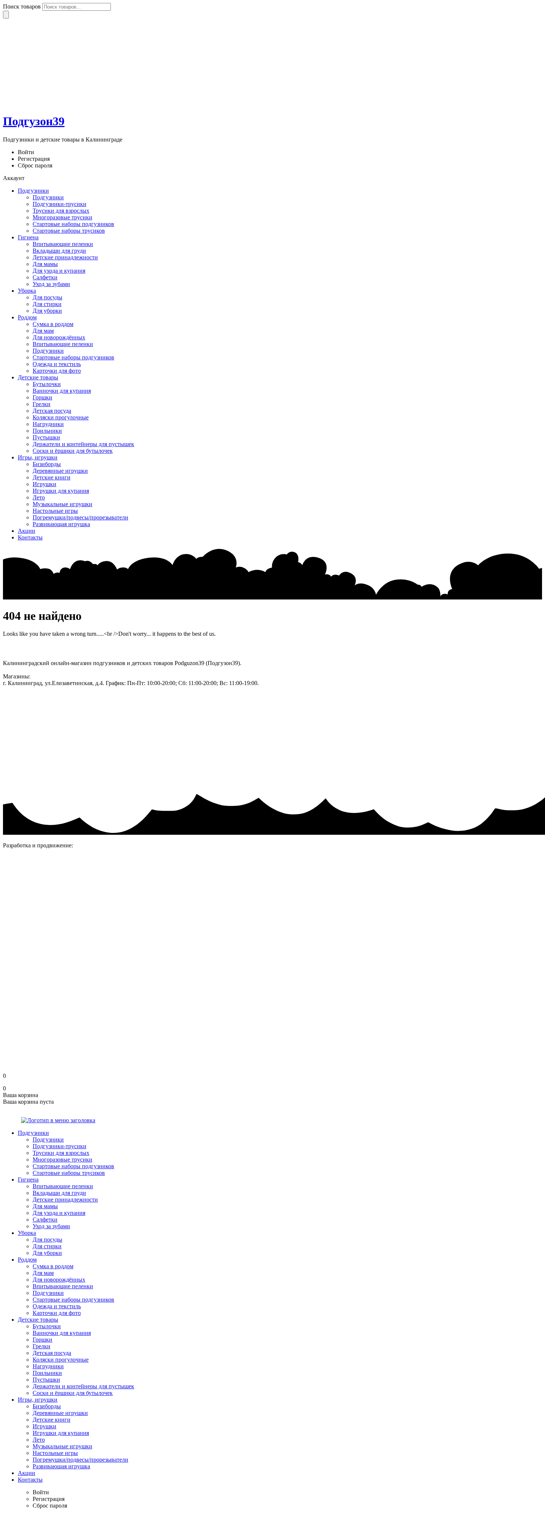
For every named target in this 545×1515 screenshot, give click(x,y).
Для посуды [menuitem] (47, 1239)
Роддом (27, 317)
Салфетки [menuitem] (45, 1219)
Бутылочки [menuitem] (47, 1326)
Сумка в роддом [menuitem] (53, 1266)
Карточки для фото (57, 371)
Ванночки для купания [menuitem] (62, 1333)
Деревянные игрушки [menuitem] (60, 1413)
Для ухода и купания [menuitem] (59, 1213)
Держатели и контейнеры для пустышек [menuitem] (83, 1386)
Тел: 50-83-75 (277, 683)
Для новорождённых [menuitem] (59, 1279)
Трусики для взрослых (61, 210)
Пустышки (46, 437)
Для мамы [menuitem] (45, 1206)
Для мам (43, 331)
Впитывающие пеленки (63, 244)
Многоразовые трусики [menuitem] (62, 1159)
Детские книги (51, 477)
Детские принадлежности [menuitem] (65, 1199)
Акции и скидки (24, 712)
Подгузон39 (34, 121)
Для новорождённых (59, 337)
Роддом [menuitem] (27, 1259)
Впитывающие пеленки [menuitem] (63, 1186)
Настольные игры (55, 511)
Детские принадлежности (65, 257)
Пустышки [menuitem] (46, 1379)
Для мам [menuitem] (43, 1273)
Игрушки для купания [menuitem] (61, 1433)
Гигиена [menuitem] (28, 1179)
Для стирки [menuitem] (47, 1246)
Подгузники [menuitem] (33, 1133)
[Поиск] (6, 15)
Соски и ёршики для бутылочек (73, 451)
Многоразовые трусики (62, 217)
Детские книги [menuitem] (51, 1419)
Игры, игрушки (37, 457)
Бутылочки (47, 384)
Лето (39, 497)
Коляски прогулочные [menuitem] (61, 1359)
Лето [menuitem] (39, 1439)
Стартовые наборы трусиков (69, 230)
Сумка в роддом (53, 324)
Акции (26, 531)
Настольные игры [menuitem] (55, 1453)
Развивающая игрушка (61, 524)
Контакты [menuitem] (30, 1479)
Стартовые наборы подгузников (73, 224)
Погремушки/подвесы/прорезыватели (80, 517)
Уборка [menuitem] (27, 1233)
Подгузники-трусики (59, 204)
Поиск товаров (22, 6)
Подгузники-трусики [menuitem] (59, 1146)
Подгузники (33, 190)
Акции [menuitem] (26, 1473)
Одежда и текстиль (57, 364)
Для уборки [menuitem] (47, 1253)
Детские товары (38, 377)
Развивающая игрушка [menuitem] (61, 1466)
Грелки (41, 404)
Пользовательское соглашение (41, 737)
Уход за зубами (51, 284)
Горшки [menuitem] (42, 1339)
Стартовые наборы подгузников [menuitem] (73, 1166)
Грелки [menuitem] (41, 1346)
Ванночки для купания (62, 391)
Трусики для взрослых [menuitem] (61, 1153)
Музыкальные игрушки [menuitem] (62, 1446)
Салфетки (45, 277)
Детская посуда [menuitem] (52, 1353)
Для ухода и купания (59, 271)
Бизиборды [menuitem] (47, 1406)
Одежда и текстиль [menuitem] (57, 1306)
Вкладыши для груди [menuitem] (59, 1193)
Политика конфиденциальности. (44, 762)
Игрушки (44, 484)
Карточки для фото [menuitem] (57, 1313)
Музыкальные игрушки (62, 504)
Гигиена (28, 237)
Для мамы (45, 264)
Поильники (47, 431)
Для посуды (47, 297)
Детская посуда (52, 411)
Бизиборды (47, 464)
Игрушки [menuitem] (44, 1426)
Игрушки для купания (61, 491)
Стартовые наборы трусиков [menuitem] (69, 1173)
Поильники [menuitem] (47, 1373)
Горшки (42, 397)
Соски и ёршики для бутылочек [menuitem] (73, 1393)
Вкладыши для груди (59, 250)
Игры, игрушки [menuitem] (37, 1399)
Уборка (27, 291)
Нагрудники (48, 424)
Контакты (30, 537)
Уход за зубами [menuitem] (51, 1226)
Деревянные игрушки (60, 471)
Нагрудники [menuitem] (48, 1366)
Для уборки (47, 311)
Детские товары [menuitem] (38, 1319)
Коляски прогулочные (61, 417)
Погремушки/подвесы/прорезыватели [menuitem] (80, 1459)
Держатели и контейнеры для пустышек (83, 444)
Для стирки (47, 304)
